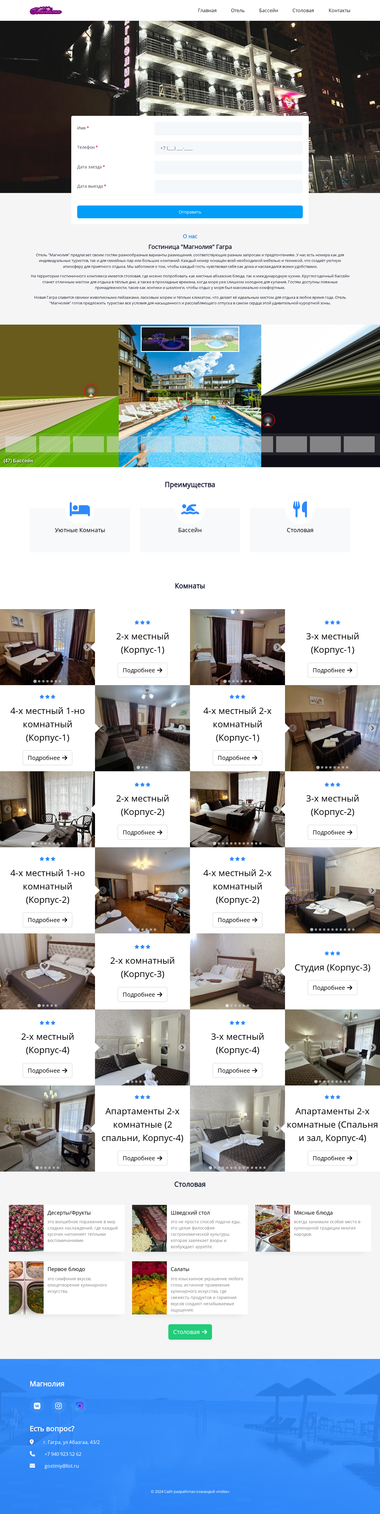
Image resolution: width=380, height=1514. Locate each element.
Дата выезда (90, 186)
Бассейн (268, 10)
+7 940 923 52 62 (63, 1454)
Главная (207, 10)
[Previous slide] (8, 647)
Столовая (303, 10)
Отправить (190, 212)
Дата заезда (89, 167)
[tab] (35, 681)
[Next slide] (87, 647)
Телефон (86, 147)
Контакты (339, 10)
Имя (81, 128)
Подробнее (139, 670)
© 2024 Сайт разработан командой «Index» (190, 1491)
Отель (238, 10)
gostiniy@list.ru (62, 1466)
